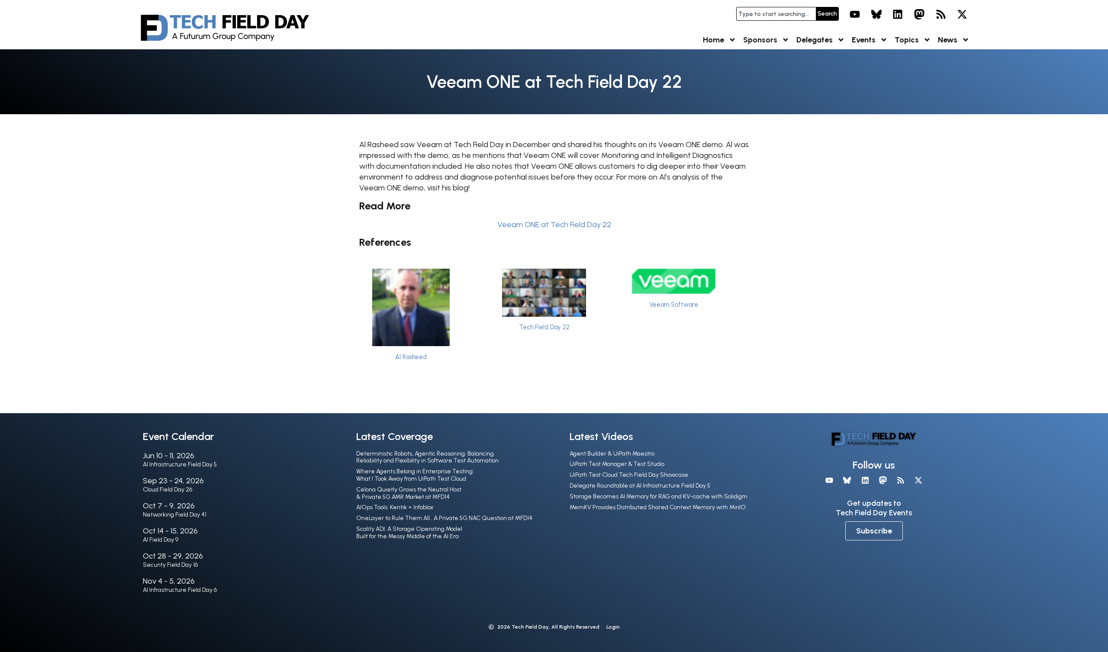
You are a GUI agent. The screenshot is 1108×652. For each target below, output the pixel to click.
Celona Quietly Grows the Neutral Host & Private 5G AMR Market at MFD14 (408, 493)
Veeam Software (673, 304)
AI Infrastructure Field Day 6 (180, 590)
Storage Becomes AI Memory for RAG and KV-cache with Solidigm (658, 496)
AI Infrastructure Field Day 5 (180, 464)
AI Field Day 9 (160, 539)
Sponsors (760, 40)
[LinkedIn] (898, 14)
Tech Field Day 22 (544, 327)
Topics (907, 40)
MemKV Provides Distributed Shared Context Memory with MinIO (658, 507)
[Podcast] (941, 14)
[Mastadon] (919, 14)
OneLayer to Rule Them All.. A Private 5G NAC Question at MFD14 (444, 518)
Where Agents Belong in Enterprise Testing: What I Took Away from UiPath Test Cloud (415, 475)
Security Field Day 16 (170, 564)
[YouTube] (854, 14)
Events (864, 40)
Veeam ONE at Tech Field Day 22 (554, 224)
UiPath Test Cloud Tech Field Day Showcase (629, 475)
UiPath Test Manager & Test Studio (617, 464)
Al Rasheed (411, 357)
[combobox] (776, 14)
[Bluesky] (876, 14)
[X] (962, 14)
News (947, 40)
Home (713, 40)
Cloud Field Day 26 (167, 489)
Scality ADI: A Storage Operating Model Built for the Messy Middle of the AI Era (409, 532)
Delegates (814, 40)
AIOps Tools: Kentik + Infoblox (394, 507)
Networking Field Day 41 (174, 514)
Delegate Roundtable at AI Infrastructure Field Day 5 (640, 485)
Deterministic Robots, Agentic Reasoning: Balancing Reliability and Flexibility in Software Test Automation (427, 457)
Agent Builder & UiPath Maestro (612, 453)
